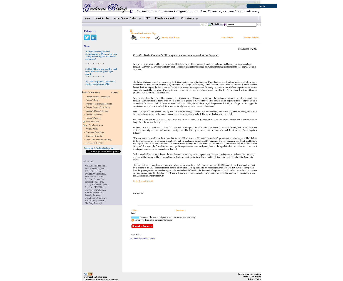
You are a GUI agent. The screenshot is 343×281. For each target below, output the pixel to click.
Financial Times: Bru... (94, 182)
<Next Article (227, 37)
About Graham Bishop (125, 18)
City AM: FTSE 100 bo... (96, 187)
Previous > (180, 210)
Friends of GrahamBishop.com (99, 104)
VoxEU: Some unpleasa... (96, 166)
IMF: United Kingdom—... (96, 168)
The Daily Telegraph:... (94, 203)
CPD (148, 18)
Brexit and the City (146, 33)
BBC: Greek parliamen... (95, 200)
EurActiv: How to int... (95, 176)
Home (87, 18)
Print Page (145, 37)
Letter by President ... (94, 195)
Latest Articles (102, 18)
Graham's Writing (94, 118)
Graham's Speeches (94, 114)
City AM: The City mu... (95, 190)
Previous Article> (251, 37)
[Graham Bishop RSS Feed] (131, 30)
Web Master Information (249, 274)
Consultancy (187, 18)
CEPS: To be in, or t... (94, 171)
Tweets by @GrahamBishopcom (98, 148)
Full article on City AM (143, 181)
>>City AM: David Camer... (97, 184)
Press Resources (93, 121)
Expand (114, 92)
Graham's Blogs (93, 100)
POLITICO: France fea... (95, 174)
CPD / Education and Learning (99, 139)
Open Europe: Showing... (96, 198)
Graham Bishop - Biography (98, 96)
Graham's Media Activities (97, 111)
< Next (134, 210)
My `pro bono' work (95, 125)
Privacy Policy (92, 129)
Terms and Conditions (95, 132)
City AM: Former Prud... (95, 179)
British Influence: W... (94, 192)
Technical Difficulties (95, 143)
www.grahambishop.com (95, 277)
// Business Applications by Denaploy (101, 279)
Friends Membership (165, 18)
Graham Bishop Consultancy (98, 107)
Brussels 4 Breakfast (95, 136)
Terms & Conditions (251, 276)
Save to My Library (170, 37)
